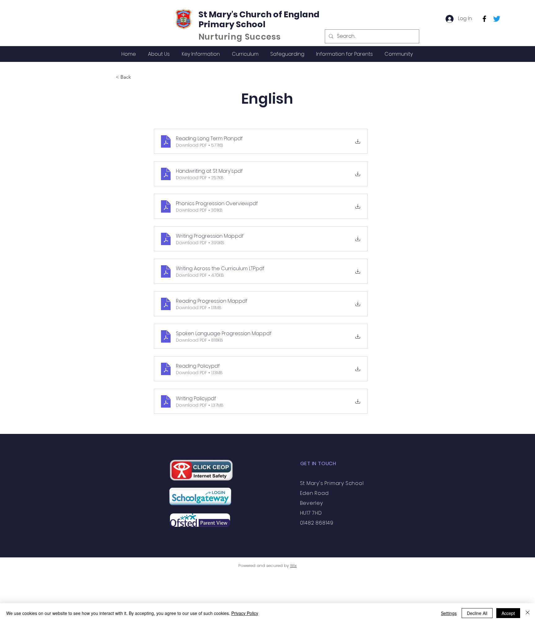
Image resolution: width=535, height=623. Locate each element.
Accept (508, 613)
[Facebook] (484, 19)
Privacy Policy (244, 613)
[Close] (527, 613)
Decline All (477, 613)
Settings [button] (449, 613)
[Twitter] (497, 19)
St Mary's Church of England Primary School (259, 19)
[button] (159, 54)
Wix (293, 566)
